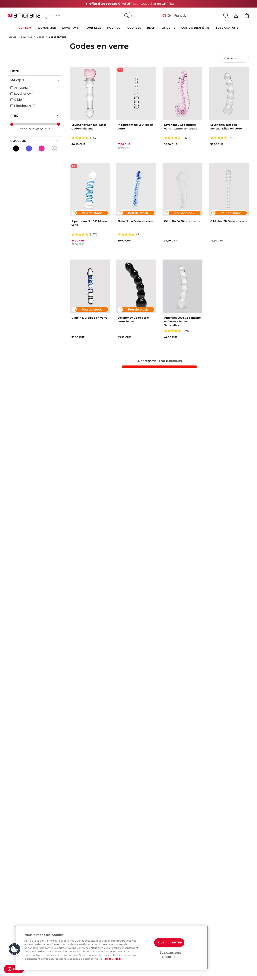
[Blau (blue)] (29, 148)
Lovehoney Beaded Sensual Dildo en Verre (226, 126)
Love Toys (26, 36)
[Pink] (42, 148)
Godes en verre (57, 36)
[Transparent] (54, 148)
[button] (14, 949)
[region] (111, 948)
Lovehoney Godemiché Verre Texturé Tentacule (180, 126)
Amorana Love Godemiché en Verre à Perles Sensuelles (182, 321)
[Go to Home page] (23, 16)
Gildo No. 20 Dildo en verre (228, 221)
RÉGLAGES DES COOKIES (169, 954)
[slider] (11, 124)
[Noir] (16, 148)
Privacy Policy (112, 958)
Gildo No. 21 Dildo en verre (89, 317)
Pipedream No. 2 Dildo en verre (135, 126)
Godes (40, 36)
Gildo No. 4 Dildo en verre (135, 221)
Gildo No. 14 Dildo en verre (182, 221)
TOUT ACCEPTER (169, 942)
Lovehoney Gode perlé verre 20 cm (133, 319)
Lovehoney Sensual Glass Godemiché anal (88, 126)
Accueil (12, 36)
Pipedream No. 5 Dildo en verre (89, 223)
